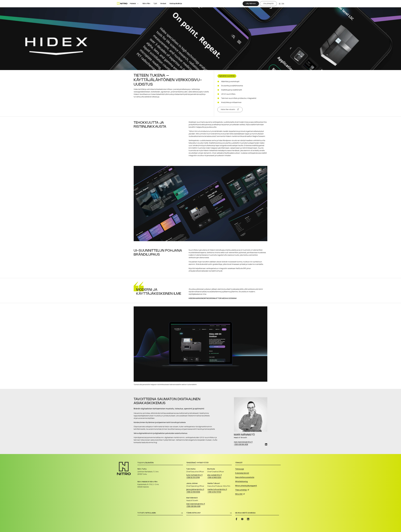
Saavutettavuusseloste (244, 477)
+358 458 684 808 (241, 444)
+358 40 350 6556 (193, 492)
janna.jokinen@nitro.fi (195, 489)
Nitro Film (146, 3)
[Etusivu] (122, 3)
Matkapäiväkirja (176, 3)
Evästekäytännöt (242, 473)
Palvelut (133, 3)
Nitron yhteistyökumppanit (246, 485)
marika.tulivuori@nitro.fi (217, 489)
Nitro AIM (238, 494)
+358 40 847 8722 (214, 492)
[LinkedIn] (266, 444)
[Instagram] (242, 519)
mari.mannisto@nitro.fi (243, 442)
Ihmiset (163, 3)
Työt (155, 3)
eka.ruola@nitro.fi (214, 475)
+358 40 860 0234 (214, 477)
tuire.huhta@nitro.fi (194, 475)
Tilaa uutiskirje (241, 490)
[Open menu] (137, 4)
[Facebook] (236, 519)
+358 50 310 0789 (193, 477)
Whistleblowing (241, 481)
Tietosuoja (239, 469)
